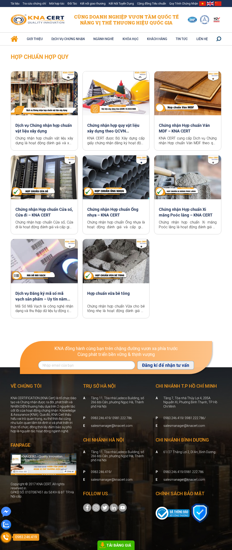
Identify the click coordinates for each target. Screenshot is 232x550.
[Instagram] (96, 507)
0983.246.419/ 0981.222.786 (111, 418)
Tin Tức (182, 39)
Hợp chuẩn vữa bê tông (108, 293)
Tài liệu (15, 3)
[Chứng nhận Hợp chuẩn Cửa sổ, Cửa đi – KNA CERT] (44, 177)
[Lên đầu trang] (222, 521)
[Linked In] (114, 507)
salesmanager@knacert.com (112, 426)
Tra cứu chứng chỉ (34, 3)
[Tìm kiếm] (218, 39)
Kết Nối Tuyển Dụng (121, 3)
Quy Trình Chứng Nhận (183, 3)
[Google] (105, 507)
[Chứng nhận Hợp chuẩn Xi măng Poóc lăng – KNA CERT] (187, 177)
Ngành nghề (103, 39)
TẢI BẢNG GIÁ (118, 545)
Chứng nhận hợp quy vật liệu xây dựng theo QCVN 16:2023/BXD (113, 131)
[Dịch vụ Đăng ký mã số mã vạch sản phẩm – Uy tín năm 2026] (44, 261)
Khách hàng (157, 39)
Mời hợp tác (56, 3)
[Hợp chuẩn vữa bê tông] (116, 261)
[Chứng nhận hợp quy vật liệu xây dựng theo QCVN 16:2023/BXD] (116, 93)
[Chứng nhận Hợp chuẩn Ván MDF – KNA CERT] (187, 93)
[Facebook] (87, 507)
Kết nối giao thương (93, 3)
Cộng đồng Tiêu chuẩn (151, 3)
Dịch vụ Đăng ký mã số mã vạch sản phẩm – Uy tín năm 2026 (41, 299)
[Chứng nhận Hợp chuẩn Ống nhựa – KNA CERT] (116, 177)
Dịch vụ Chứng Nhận (68, 39)
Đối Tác (72, 3)
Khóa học (130, 39)
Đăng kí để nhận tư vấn (165, 365)
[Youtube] (122, 507)
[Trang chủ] (14, 37)
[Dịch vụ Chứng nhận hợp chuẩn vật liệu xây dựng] (44, 93)
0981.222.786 (194, 472)
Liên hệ (202, 39)
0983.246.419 (100, 472)
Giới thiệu (35, 39)
